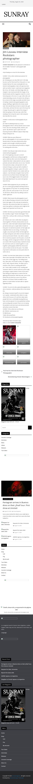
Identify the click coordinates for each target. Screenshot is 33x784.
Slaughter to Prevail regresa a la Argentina (13, 679)
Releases (3, 448)
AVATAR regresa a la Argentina (21, 537)
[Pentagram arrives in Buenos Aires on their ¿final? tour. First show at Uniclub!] (16, 489)
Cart (4, 554)
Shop (2, 552)
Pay (4, 556)
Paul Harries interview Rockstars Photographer (13, 372)
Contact (3, 575)
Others (3, 445)
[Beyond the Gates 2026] (6, 531)
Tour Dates (4, 450)
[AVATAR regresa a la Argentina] (6, 538)
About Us (3, 572)
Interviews (6, 48)
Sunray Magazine (16, 62)
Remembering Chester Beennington (19, 377)
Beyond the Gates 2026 (19, 530)
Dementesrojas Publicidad (17, 778)
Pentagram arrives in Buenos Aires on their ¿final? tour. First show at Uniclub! (16, 505)
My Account (6, 559)
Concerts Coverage (6, 437)
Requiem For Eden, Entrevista (21, 523)
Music (2, 442)
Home (2, 549)
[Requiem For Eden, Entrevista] (6, 524)
